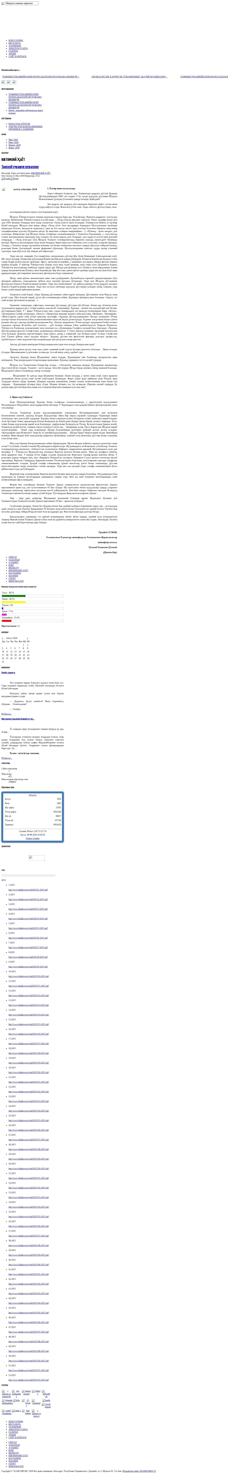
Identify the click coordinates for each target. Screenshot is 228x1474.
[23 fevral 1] (26, 1405)
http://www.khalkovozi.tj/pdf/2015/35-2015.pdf (29, 1216)
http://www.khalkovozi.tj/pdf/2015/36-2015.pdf (29, 1226)
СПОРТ (12, 578)
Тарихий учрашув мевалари (20, 167)
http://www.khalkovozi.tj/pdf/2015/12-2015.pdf (29, 995)
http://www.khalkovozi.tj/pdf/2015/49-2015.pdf (29, 1351)
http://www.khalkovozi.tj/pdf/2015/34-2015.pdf (29, 1207)
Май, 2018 (13, 139)
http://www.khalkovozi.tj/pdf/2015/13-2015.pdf (29, 1005)
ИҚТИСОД (14, 568)
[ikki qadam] (26, 1413)
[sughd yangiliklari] (6, 1413)
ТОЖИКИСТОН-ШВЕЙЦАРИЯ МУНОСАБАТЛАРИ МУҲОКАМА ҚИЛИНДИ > (40, 76)
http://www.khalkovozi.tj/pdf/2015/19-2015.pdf (29, 1063)
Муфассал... (6, 714)
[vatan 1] (16, 1410)
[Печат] (14, 178)
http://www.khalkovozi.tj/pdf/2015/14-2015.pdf (29, 1015)
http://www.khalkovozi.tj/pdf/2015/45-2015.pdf (29, 1312)
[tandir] (46, 1400)
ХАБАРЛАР (14, 560)
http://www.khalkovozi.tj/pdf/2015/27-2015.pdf (29, 1139)
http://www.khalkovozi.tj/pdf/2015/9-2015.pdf (28, 966)
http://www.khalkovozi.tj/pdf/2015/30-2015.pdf (29, 1168)
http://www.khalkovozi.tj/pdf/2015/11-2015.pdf (29, 986)
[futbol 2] (36, 1393)
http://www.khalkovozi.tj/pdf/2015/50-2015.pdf (29, 1361)
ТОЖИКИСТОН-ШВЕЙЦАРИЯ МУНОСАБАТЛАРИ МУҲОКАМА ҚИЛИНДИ (25, 97)
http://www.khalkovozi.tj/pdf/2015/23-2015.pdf (29, 1101)
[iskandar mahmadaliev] (7, 1403)
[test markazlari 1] (16, 1396)
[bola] (16, 1400)
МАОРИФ (13, 576)
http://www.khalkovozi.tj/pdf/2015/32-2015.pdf (29, 1188)
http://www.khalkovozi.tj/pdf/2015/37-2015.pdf (29, 1236)
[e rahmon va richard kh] (6, 1396)
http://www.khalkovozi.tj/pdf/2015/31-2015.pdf (29, 1178)
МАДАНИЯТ (15, 573)
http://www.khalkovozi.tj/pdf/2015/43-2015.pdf (29, 1293)
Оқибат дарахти (8, 673)
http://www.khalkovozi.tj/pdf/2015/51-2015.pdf (29, 1370)
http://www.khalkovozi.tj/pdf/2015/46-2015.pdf (29, 1322)
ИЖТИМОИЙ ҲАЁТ (40, 173)
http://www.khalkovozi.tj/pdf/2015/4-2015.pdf (28, 918)
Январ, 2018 (14, 147)
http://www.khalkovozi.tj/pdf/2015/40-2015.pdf (29, 1264)
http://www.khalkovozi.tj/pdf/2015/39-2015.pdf (29, 1255)
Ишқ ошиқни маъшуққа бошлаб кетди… (18, 719)
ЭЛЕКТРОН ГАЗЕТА (18, 1429)
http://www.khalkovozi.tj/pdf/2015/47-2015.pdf (29, 1332)
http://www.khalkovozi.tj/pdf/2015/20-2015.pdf (29, 1072)
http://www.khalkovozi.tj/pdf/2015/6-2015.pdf (28, 938)
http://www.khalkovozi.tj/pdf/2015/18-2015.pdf (29, 1053)
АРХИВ (12, 1435)
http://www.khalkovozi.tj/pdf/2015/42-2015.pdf (29, 1284)
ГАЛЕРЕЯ (13, 1432)
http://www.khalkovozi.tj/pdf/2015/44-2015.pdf (29, 1303)
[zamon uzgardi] (26, 1394)
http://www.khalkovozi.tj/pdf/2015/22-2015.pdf (29, 1091)
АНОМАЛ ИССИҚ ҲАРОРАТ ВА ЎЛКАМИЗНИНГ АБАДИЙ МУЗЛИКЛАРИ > (129, 76)
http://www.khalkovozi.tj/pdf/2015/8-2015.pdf (28, 957)
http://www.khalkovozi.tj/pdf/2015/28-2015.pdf (29, 1149)
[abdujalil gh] (46, 1396)
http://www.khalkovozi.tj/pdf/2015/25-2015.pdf (29, 1120)
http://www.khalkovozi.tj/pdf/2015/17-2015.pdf (29, 1043)
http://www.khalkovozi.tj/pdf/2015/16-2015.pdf (29, 1034)
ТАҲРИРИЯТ (15, 1427)
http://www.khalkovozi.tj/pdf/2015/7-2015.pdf (28, 947)
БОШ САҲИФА (16, 1421)
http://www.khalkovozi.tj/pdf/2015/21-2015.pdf (29, 1082)
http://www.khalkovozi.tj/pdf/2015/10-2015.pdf (29, 976)
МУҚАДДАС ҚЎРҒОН (19, 124)
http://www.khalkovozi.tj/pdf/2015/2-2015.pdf (28, 899)
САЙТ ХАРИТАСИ (17, 1437)
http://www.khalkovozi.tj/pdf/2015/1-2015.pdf (28, 890)
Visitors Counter (33, 838)
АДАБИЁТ (14, 562)
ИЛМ (11, 565)
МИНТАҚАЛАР (16, 581)
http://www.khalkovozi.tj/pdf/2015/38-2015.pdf (29, 1245)
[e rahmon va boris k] (36, 1416)
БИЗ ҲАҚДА (15, 1424)
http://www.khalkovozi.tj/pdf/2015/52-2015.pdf (29, 1380)
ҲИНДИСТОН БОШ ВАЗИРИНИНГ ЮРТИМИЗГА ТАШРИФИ (26, 127)
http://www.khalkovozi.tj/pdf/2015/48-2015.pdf (29, 1341)
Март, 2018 (14, 142)
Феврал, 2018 (14, 145)
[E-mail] (5, 178)
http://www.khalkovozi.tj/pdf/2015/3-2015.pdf (28, 909)
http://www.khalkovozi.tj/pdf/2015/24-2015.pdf (29, 1111)
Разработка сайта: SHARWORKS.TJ (139, 1471)
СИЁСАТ (13, 557)
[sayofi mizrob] (46, 1407)
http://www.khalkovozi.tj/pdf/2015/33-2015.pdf (29, 1197)
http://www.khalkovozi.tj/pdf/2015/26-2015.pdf (29, 1130)
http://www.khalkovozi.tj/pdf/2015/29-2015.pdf (29, 1159)
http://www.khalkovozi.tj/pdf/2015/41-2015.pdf (29, 1274)
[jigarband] (36, 1403)
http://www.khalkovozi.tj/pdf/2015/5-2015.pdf (28, 928)
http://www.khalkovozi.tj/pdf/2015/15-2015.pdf (29, 1024)
